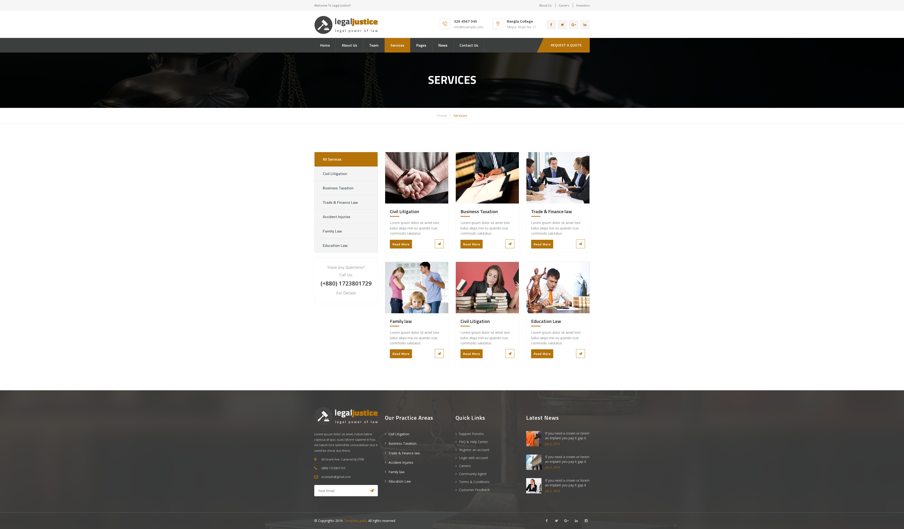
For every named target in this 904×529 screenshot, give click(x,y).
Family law (332, 231)
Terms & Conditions (474, 482)
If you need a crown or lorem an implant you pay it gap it (567, 435)
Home (325, 45)
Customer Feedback (474, 490)
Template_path (355, 520)
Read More (400, 244)
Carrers (564, 5)
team (374, 45)
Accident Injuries (336, 217)
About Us (349, 45)
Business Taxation (338, 188)
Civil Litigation (335, 173)
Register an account (474, 450)
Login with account (473, 458)
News (443, 45)
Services (397, 45)
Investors (583, 5)
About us (545, 5)
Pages (421, 45)
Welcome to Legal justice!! (332, 5)
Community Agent (473, 474)
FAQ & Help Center (473, 441)
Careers (465, 466)
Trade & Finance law (340, 202)
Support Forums (471, 433)
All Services (332, 159)
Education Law (335, 245)
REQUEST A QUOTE (566, 45)
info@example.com (468, 27)
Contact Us (469, 45)
